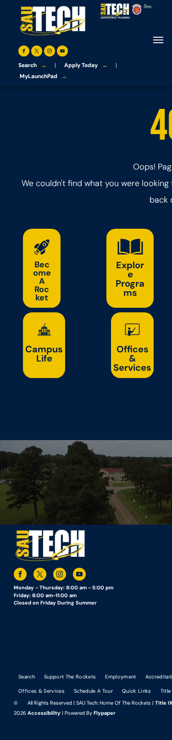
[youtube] (62, 52)
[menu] (158, 40)
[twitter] (36, 52)
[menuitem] (26, 677)
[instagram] (49, 52)
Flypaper (105, 713)
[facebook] (23, 52)
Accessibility (44, 713)
